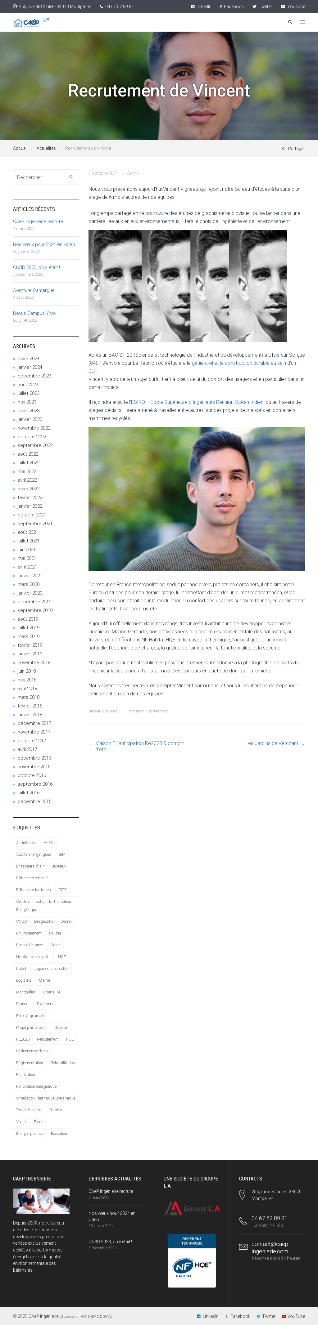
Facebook (233, 6)
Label (21, 968)
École (38, 1121)
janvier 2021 (30, 575)
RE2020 (23, 1039)
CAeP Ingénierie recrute (38, 221)
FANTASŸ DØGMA (96, 1316)
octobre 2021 (32, 515)
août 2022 (28, 454)
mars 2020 (28, 584)
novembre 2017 (34, 732)
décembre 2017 (34, 723)
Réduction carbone (32, 1051)
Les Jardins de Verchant (272, 743)
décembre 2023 (34, 376)
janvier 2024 (30, 367)
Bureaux (59, 866)
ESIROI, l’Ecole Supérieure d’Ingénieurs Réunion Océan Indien (197, 402)
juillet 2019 (28, 628)
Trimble (55, 1110)
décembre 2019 (34, 602)
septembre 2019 (35, 610)
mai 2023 (27, 402)
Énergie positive (29, 1133)
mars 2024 (28, 358)
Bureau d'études (103, 711)
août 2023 (28, 384)
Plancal (23, 1004)
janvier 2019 (30, 654)
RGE (70, 1039)
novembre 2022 (34, 428)
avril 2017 (27, 749)
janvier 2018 (30, 714)
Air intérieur (26, 842)
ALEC (48, 842)
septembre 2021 (35, 523)
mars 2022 (28, 489)
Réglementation (29, 1062)
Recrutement (157, 711)
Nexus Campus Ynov (34, 313)
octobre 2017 (32, 740)
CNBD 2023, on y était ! (36, 267)
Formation (135, 711)
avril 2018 (27, 688)
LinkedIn (203, 6)
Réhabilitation (63, 1062)
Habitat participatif (33, 956)
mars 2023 (28, 410)
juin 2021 (27, 549)
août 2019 (28, 619)
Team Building (28, 1110)
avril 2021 (27, 567)
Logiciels (23, 980)
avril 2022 (27, 480)
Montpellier (25, 992)
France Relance (29, 945)
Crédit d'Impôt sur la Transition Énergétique (43, 905)
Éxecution (59, 1133)
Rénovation (25, 1074)
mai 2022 (27, 471)
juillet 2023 (28, 393)
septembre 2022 (35, 445)
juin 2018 (27, 671)
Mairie (44, 980)
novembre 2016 (34, 767)
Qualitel (61, 1027)
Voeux (21, 1121)
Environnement (29, 933)
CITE (62, 889)
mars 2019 (28, 636)
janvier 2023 (30, 419)
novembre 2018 (34, 662)
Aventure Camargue (34, 290)
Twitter (265, 6)
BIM (62, 854)
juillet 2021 (28, 541)
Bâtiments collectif (32, 878)
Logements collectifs (51, 968)
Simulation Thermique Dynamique (45, 1098)
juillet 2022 (28, 463)
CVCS (21, 921)
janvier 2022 (30, 506)
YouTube (295, 6)
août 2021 (28, 532)
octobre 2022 (32, 436)
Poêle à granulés (30, 1015)
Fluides (55, 933)
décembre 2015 (34, 801)
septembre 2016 (35, 784)
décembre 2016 (34, 758)
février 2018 (30, 706)
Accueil (20, 148)
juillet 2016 (28, 793)
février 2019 (30, 645)
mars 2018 (28, 697)
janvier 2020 (30, 593)
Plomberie (45, 1004)
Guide (55, 945)
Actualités (46, 148)
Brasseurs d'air (30, 866)
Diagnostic (43, 921)
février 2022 (30, 497)
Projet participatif (31, 1027)
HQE (62, 956)
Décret (66, 921)
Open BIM (51, 992)
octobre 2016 (32, 775)
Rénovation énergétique (36, 1086)
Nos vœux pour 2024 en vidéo (44, 244)
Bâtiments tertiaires (33, 889)
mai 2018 (27, 680)
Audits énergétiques (33, 854)
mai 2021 (27, 558)
